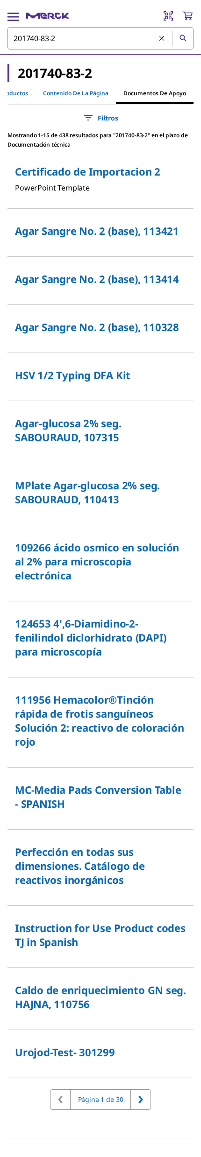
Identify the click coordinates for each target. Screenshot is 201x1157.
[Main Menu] (13, 15)
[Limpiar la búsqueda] (162, 39)
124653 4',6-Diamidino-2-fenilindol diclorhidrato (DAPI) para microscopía (90, 637)
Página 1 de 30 (100, 1099)
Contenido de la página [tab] (75, 93)
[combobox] (100, 38)
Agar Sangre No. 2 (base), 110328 (97, 327)
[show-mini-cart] (187, 16)
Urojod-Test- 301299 (65, 1052)
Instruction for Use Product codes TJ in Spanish (100, 935)
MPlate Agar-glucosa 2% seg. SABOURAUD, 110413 (87, 492)
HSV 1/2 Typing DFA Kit (72, 375)
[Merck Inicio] (47, 15)
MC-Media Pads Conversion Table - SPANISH (98, 797)
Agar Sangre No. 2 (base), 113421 (97, 231)
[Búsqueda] (182, 38)
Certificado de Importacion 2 (87, 171)
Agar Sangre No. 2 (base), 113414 (97, 279)
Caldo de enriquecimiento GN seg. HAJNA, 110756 (100, 997)
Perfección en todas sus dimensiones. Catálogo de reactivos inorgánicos (80, 866)
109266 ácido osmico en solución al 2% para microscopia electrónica (97, 561)
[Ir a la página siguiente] (140, 1099)
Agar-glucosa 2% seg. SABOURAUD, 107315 (68, 430)
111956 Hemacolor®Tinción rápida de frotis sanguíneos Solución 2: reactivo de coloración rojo (99, 720)
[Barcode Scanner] (168, 15)
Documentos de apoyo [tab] (154, 93)
